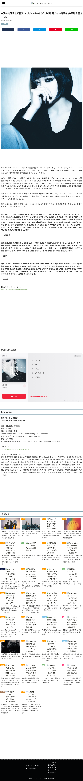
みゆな (4, 24)
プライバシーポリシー (33, 766)
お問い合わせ (31, 768)
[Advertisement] (41, 50)
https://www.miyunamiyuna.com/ (14, 290)
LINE (71, 29)
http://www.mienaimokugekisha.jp (15, 449)
